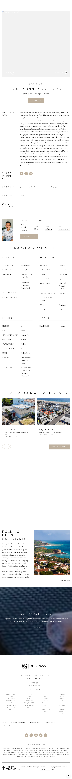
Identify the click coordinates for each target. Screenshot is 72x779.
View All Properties (59, 447)
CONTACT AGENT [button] (29, 237)
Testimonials (50, 723)
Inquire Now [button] (36, 100)
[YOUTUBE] (40, 735)
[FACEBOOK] (26, 735)
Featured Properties (18, 723)
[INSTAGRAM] (31, 735)
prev (8, 73)
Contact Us (6, 725)
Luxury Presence (43, 768)
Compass (46, 748)
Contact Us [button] (36, 628)
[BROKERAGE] (45, 735)
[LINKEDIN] (36, 735)
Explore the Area (64, 580)
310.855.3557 (48, 229)
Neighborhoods (35, 723)
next (13, 73)
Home (4, 723)
